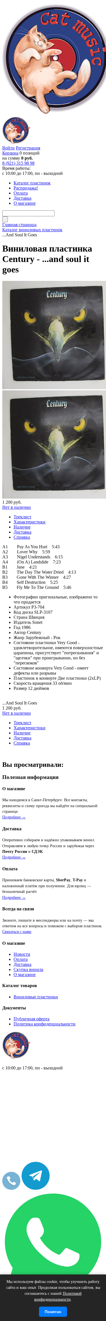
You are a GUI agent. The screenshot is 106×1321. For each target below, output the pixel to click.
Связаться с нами (16, 932)
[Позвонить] (11, 1188)
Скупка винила (28, 969)
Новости (22, 954)
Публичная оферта (31, 1018)
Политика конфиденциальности (44, 1023)
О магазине (25, 974)
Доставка (22, 964)
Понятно (53, 1311)
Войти (8, 148)
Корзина (10, 153)
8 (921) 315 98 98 (18, 163)
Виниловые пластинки (36, 996)
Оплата (21, 959)
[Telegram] (35, 1188)
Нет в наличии (16, 507)
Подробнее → (14, 817)
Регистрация (28, 148)
